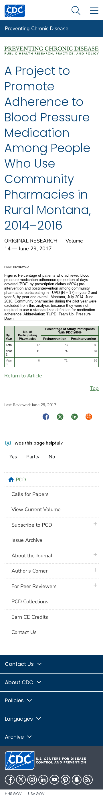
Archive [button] (15, 736)
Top (94, 388)
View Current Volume (36, 509)
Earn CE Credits (29, 617)
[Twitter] (21, 780)
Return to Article (23, 375)
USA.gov (36, 793)
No (52, 456)
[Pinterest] (65, 780)
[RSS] (88, 780)
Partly (32, 456)
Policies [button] (15, 700)
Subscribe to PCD (31, 524)
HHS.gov (13, 793)
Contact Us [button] (20, 664)
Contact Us (24, 632)
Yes (13, 456)
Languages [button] (19, 718)
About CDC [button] (20, 682)
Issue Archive (26, 540)
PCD (21, 479)
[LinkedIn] (43, 780)
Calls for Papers (30, 494)
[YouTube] (54, 780)
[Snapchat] (77, 780)
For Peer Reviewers (34, 586)
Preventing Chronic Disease (36, 28)
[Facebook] (10, 780)
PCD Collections (29, 601)
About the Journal (31, 555)
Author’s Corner (29, 570)
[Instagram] (32, 780)
